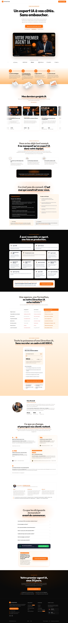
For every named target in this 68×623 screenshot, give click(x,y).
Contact (39, 606)
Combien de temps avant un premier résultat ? (26, 533)
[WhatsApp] (12, 616)
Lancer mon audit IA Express (40, 558)
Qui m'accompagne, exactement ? (24, 536)
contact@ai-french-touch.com (14, 612)
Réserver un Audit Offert (14, 608)
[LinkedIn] (10, 616)
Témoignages (40, 608)
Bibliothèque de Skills (31, 608)
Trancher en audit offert (46, 283)
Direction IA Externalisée (41, 609)
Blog (28, 609)
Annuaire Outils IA (30, 606)
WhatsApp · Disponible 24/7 (14, 613)
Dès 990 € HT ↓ (34, 29)
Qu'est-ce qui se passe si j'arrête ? (24, 540)
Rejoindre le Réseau (31, 611)
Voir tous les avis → (34, 102)
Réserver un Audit (62, 1)
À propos (39, 605)
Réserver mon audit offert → (34, 589)
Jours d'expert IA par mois (30, 353)
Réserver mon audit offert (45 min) (34, 26)
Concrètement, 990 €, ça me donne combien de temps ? (27, 521)
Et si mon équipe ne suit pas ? (23, 524)
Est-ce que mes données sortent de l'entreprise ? (26, 527)
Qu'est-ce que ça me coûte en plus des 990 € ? (26, 530)
